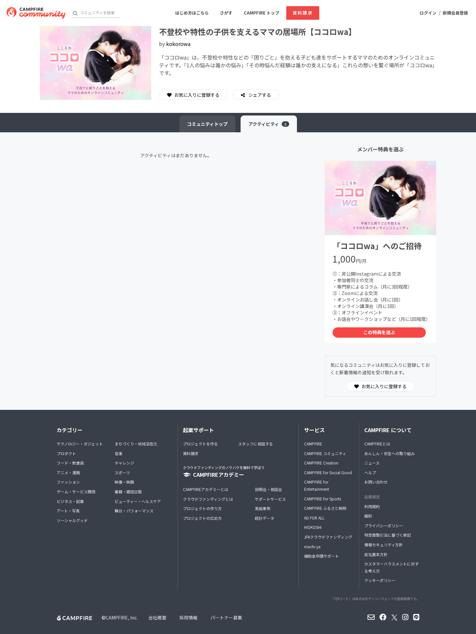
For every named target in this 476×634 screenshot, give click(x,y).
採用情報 (188, 617)
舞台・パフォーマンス (134, 510)
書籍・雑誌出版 (128, 491)
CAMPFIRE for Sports (322, 498)
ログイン (428, 13)
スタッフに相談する (255, 443)
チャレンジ (124, 462)
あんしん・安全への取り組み (389, 453)
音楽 (118, 453)
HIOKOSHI (313, 527)
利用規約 (372, 506)
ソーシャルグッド (72, 520)
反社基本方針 (376, 554)
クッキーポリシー (379, 580)
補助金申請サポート (321, 556)
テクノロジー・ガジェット (80, 443)
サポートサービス (270, 499)
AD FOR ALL (314, 517)
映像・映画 (124, 482)
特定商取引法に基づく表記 (387, 535)
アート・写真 (68, 510)
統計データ (264, 518)
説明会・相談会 (268, 489)
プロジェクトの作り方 (202, 508)
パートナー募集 (226, 617)
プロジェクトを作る (200, 443)
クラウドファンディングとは (208, 499)
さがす (226, 13)
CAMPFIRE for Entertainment (316, 485)
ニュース (372, 462)
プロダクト (66, 453)
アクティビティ (267, 124)
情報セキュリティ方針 (383, 544)
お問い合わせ (376, 482)
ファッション (68, 482)
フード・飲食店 (70, 462)
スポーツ (122, 472)
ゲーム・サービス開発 (76, 491)
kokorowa (178, 44)
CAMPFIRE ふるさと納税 (325, 508)
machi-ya (312, 546)
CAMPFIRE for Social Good (328, 472)
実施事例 (262, 508)
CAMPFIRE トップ (261, 13)
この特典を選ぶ (379, 332)
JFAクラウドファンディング (328, 537)
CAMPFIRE (313, 443)
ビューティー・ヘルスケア (138, 501)
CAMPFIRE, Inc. (122, 617)
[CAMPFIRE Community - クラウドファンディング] (36, 13)
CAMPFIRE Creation (321, 462)
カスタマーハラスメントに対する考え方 (391, 567)
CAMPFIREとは (377, 443)
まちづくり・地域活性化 (136, 443)
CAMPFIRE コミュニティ (325, 453)
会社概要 (157, 617)
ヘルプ (370, 472)
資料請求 (303, 13)
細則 (368, 516)
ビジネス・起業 (70, 501)
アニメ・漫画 (68, 472)
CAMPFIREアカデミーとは (205, 489)
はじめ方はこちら (192, 13)
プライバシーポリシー (383, 525)
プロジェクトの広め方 (202, 518)
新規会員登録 (455, 13)
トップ (207, 124)
